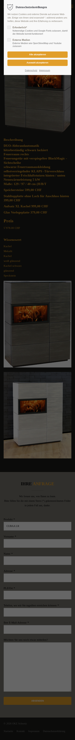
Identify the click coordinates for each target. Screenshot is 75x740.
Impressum (44, 70)
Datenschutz (31, 70)
